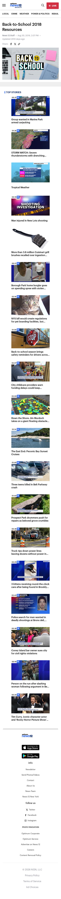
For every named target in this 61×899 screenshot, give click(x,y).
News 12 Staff (8, 36)
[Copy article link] (19, 44)
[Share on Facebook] (11, 44)
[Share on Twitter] (15, 44)
